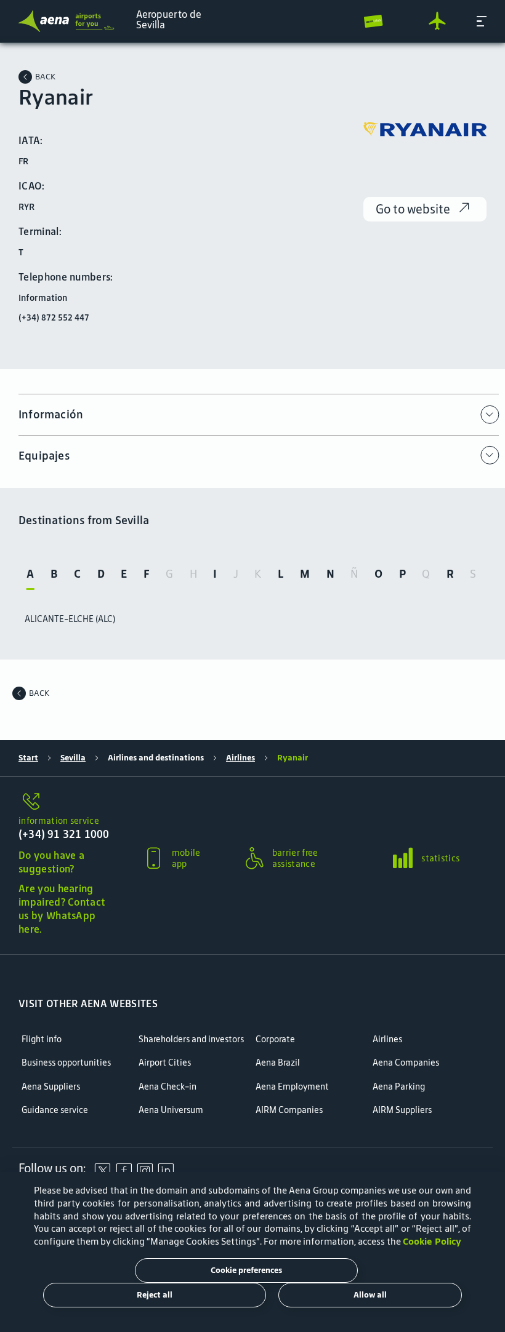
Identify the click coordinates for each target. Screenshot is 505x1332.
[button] (482, 21)
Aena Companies (406, 1063)
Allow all (370, 1295)
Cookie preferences (246, 1270)
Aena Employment (292, 1087)
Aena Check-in (167, 1087)
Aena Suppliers (51, 1087)
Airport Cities (165, 1063)
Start (28, 757)
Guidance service (55, 1110)
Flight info (42, 1039)
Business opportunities (66, 1063)
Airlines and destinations (156, 757)
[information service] (65, 802)
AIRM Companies (289, 1110)
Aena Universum (171, 1110)
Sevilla (73, 757)
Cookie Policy (432, 1241)
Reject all (154, 1295)
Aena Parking (399, 1087)
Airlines (240, 757)
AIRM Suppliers (402, 1110)
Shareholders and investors (191, 1039)
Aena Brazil (278, 1063)
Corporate (275, 1039)
